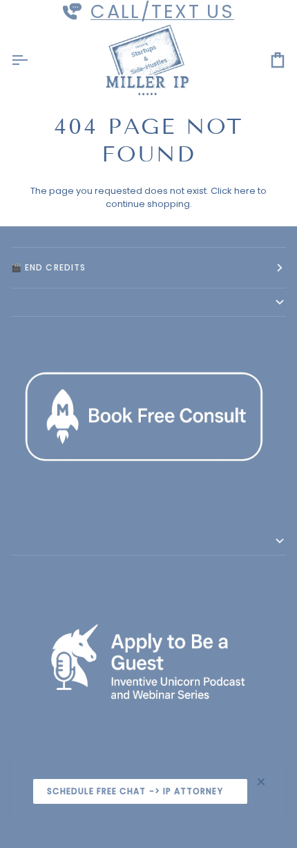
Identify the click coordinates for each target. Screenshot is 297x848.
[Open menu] (31, 60)
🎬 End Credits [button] (48, 267)
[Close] (267, 782)
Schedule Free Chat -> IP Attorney (135, 791)
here (245, 190)
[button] (148, 302)
